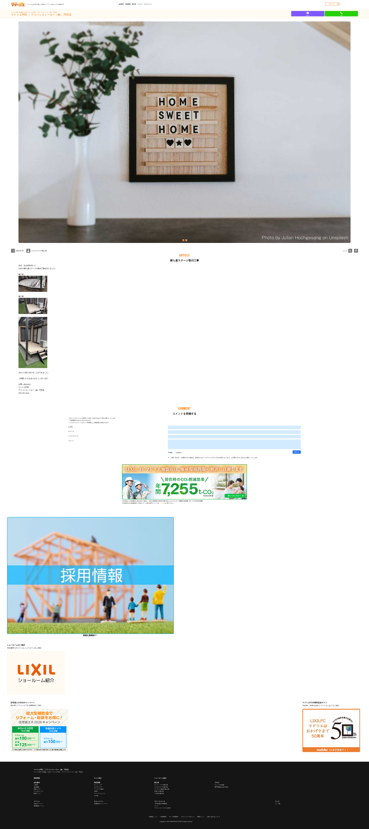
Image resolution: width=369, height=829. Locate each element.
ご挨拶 (36, 785)
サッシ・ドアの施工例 (161, 785)
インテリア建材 (98, 789)
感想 (171, 452)
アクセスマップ (38, 791)
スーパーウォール (99, 793)
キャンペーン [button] (148, 4)
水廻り (96, 791)
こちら (162, 503)
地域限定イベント (39, 806)
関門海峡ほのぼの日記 (221, 787)
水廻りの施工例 (159, 791)
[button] (183, 240)
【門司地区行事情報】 (161, 803)
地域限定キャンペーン (101, 803)
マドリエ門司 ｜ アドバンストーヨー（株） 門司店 (42, 12)
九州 (25, 12)
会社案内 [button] (121, 4)
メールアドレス (73, 436)
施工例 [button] (134, 4)
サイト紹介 (98, 778)
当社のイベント (38, 803)
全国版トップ (153, 816)
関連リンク (200, 816)
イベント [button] (140, 4)
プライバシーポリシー (188, 816)
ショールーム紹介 (160, 778)
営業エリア (37, 789)
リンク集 (277, 803)
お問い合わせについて (213, 816)
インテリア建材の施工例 (161, 789)
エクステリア (98, 787)
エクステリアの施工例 (161, 787)
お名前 (70, 427)
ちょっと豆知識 (219, 785)
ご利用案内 (163, 816)
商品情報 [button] (127, 4)
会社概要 (36, 787)
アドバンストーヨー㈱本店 (162, 808)
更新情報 (37, 778)
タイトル (71, 431)
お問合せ (179, 452)
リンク (156, 806)
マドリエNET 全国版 (17, 12)
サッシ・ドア (98, 785)
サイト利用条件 (173, 816)
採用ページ (37, 793)
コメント (71, 440)
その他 (96, 795)
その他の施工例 (159, 793)
